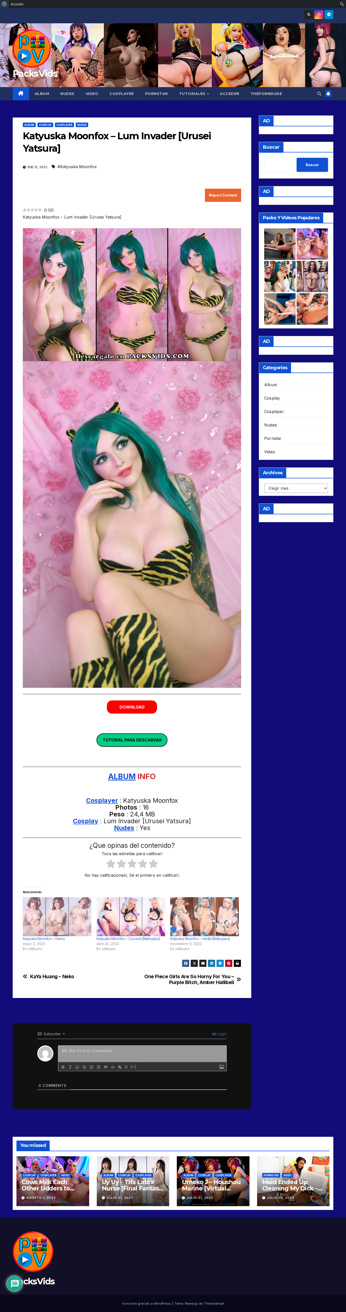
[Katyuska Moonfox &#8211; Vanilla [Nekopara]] (204, 916)
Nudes (67, 93)
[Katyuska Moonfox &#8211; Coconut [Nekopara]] (131, 916)
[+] (133, 1067)
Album (42, 93)
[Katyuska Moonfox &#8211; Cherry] (57, 916)
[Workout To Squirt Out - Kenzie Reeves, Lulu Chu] (280, 309)
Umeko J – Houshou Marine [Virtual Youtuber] (211, 1188)
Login (221, 1034)
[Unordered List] (98, 1067)
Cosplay (45, 124)
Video (92, 93)
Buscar (271, 147)
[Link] (119, 1067)
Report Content (223, 195)
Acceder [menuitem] (17, 4)
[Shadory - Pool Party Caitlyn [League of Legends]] (312, 276)
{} (126, 1067)
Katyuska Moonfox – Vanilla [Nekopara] (200, 938)
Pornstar (156, 93)
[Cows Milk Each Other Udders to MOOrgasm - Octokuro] (312, 244)
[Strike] (84, 1067)
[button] (319, 93)
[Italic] (70, 1067)
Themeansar (214, 1303)
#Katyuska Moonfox (77, 166)
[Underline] (77, 1067)
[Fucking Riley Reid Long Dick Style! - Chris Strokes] (312, 309)
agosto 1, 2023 (41, 1198)
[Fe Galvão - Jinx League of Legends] (280, 276)
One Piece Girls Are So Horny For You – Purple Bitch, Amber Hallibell (189, 979)
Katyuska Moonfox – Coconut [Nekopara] (128, 938)
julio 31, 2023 (120, 1198)
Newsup (191, 1303)
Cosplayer (121, 93)
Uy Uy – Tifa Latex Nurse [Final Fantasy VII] (132, 1188)
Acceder (229, 93)
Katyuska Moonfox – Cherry (44, 938)
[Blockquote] (105, 1067)
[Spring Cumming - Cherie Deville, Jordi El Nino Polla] (280, 244)
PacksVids (35, 73)
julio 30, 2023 (280, 1198)
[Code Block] (112, 1067)
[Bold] (63, 1067)
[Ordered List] (91, 1067)
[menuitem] (4, 4)
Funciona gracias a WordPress (147, 1303)
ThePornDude (266, 93)
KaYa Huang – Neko (52, 977)
